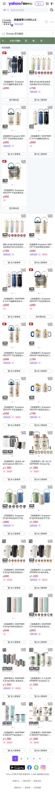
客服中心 (16, 780)
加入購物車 (42, 99)
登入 (39, 3)
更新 (47, 774)
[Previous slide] (4, 63)
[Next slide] (25, 63)
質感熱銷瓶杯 (28, 40)
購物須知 (37, 780)
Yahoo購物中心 (20, 4)
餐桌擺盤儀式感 (35, 40)
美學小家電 (43, 40)
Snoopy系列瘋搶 (14, 33)
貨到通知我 (14, 99)
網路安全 (18, 787)
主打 (4, 40)
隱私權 (27, 787)
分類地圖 (37, 787)
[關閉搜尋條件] (8, 10)
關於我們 (26, 780)
